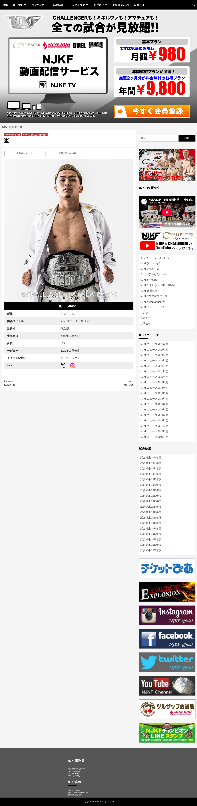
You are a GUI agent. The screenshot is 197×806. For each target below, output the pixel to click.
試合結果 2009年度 (150, 550)
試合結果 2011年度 (150, 539)
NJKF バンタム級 (30, 135)
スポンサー (146, 318)
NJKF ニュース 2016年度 (154, 398)
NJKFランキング (150, 263)
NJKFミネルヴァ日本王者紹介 (157, 285)
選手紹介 (43, 135)
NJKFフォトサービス (152, 307)
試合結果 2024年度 (150, 468)
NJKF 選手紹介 (148, 280)
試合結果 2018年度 (150, 501)
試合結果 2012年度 (150, 534)
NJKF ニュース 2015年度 (154, 404)
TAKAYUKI (9, 383)
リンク (144, 312)
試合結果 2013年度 (150, 528)
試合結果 (58, 4)
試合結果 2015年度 (150, 517)
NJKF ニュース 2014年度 (154, 409)
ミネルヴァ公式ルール (153, 274)
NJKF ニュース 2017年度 (154, 393)
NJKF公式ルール (150, 269)
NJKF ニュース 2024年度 (154, 355)
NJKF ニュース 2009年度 (154, 437)
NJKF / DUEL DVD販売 (152, 301)
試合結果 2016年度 (150, 512)
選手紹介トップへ (25, 153)
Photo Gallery (121, 4)
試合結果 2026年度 (150, 457)
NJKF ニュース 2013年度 (154, 415)
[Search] (193, 5)
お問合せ (145, 323)
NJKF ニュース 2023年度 (154, 360)
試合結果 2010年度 (150, 544)
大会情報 (18, 4)
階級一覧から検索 (67, 153)
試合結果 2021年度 (150, 485)
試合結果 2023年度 (150, 474)
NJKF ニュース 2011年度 (154, 426)
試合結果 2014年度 (150, 523)
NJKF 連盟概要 (148, 290)
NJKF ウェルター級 (12, 135)
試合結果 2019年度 (150, 495)
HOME (5, 4)
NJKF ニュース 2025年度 (154, 349)
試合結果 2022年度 (150, 479)
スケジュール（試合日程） (156, 258)
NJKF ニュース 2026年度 (154, 344)
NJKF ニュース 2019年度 (154, 382)
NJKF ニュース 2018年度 (154, 387)
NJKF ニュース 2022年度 (154, 366)
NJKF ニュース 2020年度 (154, 376)
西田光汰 (128, 383)
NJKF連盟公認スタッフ (153, 296)
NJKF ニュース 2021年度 (154, 371)
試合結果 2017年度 (150, 506)
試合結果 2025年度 (150, 463)
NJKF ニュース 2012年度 (154, 420)
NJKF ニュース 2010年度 (154, 431)
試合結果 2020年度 (150, 490)
